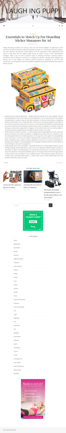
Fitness (16, 277)
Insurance (16, 303)
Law (15, 310)
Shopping (16, 333)
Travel (15, 355)
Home (15, 296)
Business (16, 255)
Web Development (19, 366)
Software (16, 340)
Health (15, 292)
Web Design (17, 362)
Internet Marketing (19, 307)
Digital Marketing (18, 259)
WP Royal (13, 430)
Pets (15, 322)
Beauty (16, 251)
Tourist (16, 351)
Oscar (6, 162)
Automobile (17, 247)
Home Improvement (19, 299)
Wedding (16, 373)
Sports (15, 344)
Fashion (16, 270)
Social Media (17, 336)
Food (15, 281)
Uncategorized (18, 359)
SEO (15, 329)
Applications (17, 244)
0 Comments (59, 163)
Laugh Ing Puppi (33, 10)
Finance (16, 273)
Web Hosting (17, 370)
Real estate (17, 325)
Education (16, 262)
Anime (15, 240)
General (33, 34)
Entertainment (18, 266)
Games (16, 285)
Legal (15, 314)
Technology (17, 347)
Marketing (16, 318)
